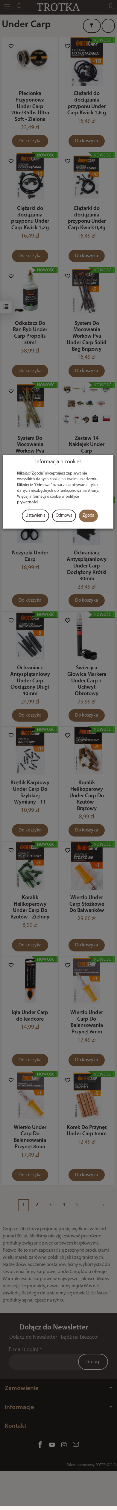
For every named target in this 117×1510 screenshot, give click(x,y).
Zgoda (88, 515)
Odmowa (64, 515)
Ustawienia (35, 515)
